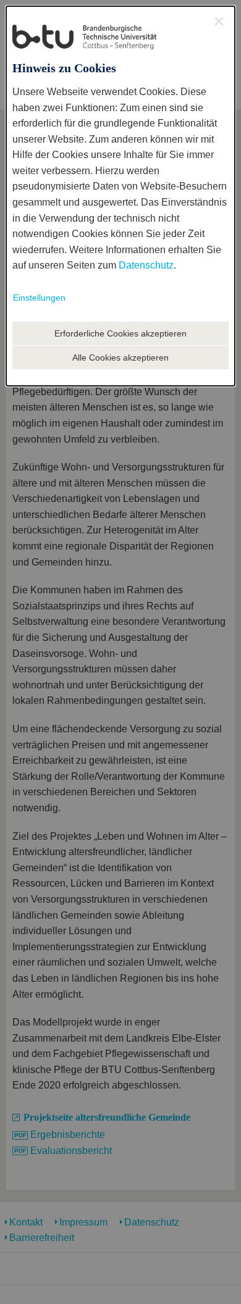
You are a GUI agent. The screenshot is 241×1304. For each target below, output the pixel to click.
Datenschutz (146, 265)
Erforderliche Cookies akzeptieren (120, 333)
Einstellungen (39, 298)
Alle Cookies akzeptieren (120, 357)
